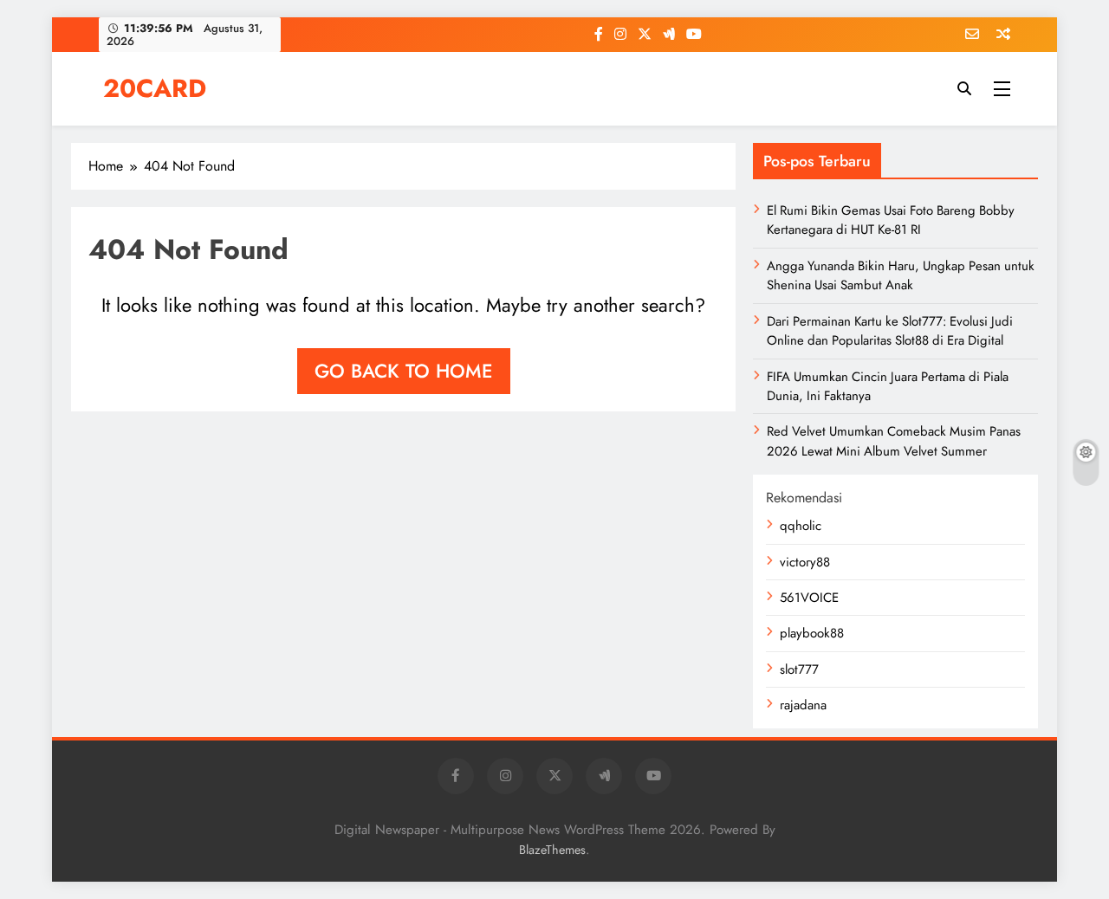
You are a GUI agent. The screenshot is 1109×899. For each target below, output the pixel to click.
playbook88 (812, 633)
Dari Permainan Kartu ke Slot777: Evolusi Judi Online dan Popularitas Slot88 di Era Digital (890, 331)
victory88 (805, 562)
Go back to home (404, 371)
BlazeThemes (552, 849)
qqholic (800, 525)
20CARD (154, 88)
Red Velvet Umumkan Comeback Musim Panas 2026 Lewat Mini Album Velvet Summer (894, 441)
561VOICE (809, 597)
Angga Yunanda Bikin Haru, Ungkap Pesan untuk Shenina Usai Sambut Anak (900, 275)
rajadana (803, 705)
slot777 (799, 669)
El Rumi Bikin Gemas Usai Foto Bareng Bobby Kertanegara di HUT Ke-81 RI (891, 220)
